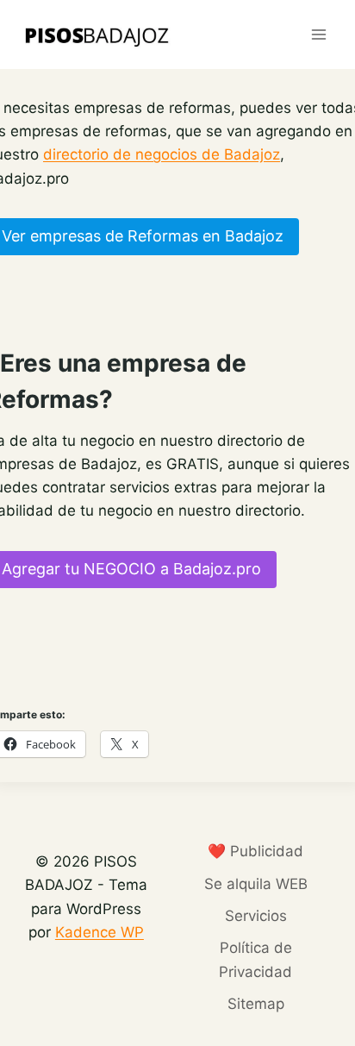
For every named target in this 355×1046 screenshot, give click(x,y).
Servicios (256, 915)
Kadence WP (99, 932)
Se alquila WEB (256, 884)
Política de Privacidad (255, 959)
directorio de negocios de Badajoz (161, 154)
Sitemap (255, 1003)
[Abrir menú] (318, 34)
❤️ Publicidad (255, 851)
